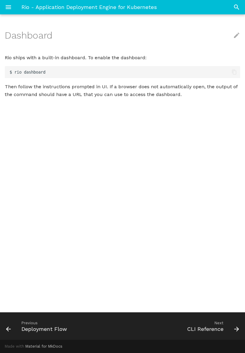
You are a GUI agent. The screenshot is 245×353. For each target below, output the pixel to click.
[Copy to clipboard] (234, 72)
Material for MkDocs (43, 346)
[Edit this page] (236, 35)
